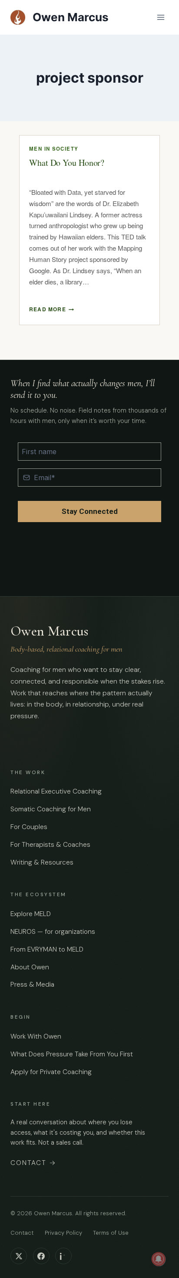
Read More (51, 309)
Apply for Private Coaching (51, 1072)
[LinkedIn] (63, 1256)
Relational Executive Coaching (56, 791)
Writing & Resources (41, 862)
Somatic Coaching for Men (50, 809)
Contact (33, 1163)
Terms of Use (111, 1232)
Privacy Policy (63, 1232)
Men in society (53, 148)
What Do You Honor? (66, 162)
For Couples (28, 827)
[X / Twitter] (18, 1256)
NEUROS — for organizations (52, 931)
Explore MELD (30, 914)
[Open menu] (160, 17)
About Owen (29, 967)
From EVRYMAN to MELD (46, 949)
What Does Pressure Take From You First (71, 1054)
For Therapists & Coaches (50, 844)
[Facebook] (41, 1256)
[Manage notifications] (159, 1259)
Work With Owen (35, 1036)
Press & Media (32, 984)
